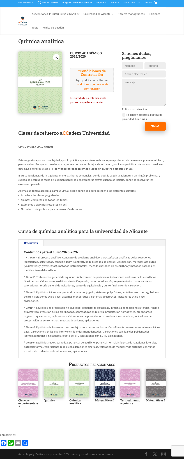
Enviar (155, 126)
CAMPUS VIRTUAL (132, 2)
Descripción (31, 243)
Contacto (114, 2)
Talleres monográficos (131, 14)
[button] (56, 57)
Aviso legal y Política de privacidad (40, 454)
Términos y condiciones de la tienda (89, 454)
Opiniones (154, 14)
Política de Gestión (53, 27)
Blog (35, 27)
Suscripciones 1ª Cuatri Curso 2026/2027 (55, 14)
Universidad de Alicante (97, 14)
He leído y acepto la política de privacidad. (142, 117)
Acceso (148, 2)
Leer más (141, 119)
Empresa (101, 2)
